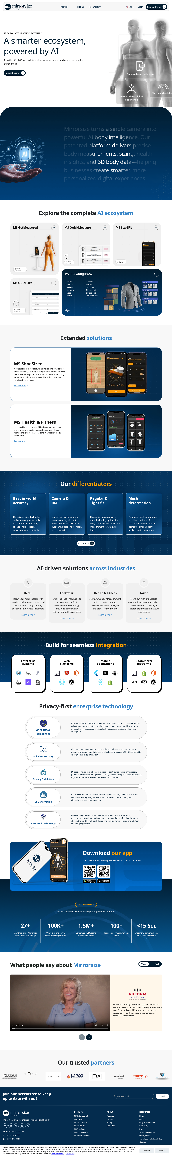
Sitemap (142, 1142)
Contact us (111, 1126)
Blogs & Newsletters (147, 1122)
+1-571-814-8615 (13, 1139)
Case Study (143, 1126)
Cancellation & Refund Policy (150, 1139)
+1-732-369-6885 (13, 1135)
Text (157, 964)
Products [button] (64, 6)
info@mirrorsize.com (15, 1131)
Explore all (83, 543)
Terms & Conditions (147, 1132)
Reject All (147, 1150)
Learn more (20, 385)
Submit (162, 1096)
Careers (110, 1119)
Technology (95, 6)
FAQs (141, 1129)
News (141, 1116)
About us (110, 1116)
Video (143, 964)
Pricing (80, 6)
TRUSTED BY (87, 904)
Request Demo (153, 6)
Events (142, 1119)
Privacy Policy (144, 1135)
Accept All (162, 1150)
